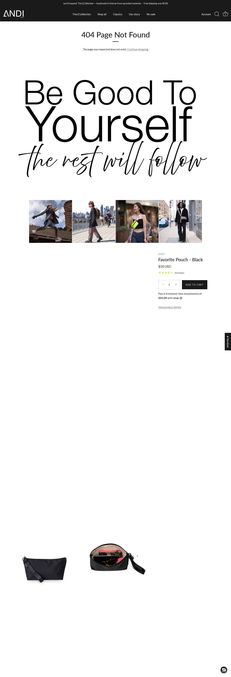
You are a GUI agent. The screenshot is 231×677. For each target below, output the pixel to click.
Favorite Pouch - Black (180, 259)
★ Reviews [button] (227, 342)
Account (206, 14)
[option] (115, 128)
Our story (134, 14)
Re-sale (151, 14)
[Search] (217, 14)
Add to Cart (195, 284)
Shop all (102, 14)
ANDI (161, 254)
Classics (117, 14)
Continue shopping (137, 49)
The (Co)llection (81, 14)
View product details (169, 307)
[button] (21, 556)
